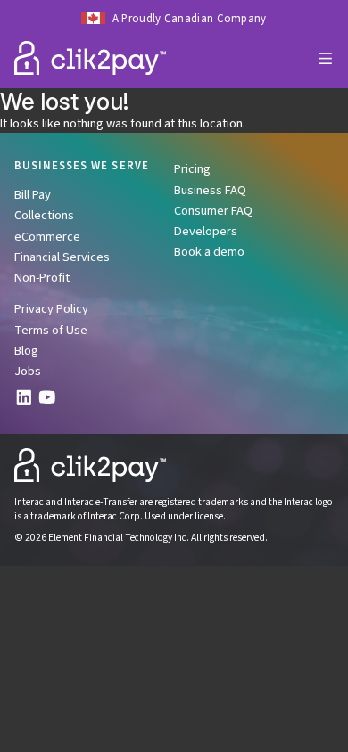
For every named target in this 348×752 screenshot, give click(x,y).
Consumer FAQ (213, 210)
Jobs (27, 371)
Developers (205, 231)
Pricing (192, 168)
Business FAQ (210, 190)
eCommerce (47, 236)
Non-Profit (42, 277)
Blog (26, 350)
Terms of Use (50, 330)
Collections (44, 215)
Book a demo (209, 251)
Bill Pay (32, 194)
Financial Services (62, 257)
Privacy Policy (51, 308)
